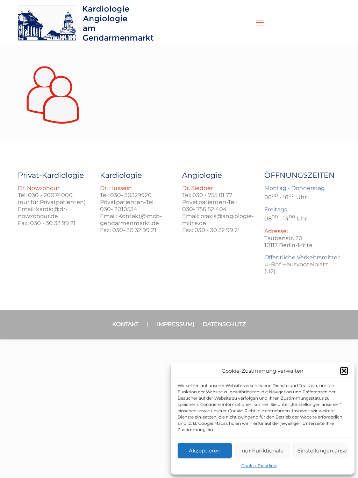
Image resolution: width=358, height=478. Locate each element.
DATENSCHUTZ (224, 324)
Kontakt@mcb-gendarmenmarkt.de (131, 219)
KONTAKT (125, 324)
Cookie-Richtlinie (259, 465)
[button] (344, 370)
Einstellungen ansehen (322, 450)
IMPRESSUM (175, 324)
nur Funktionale (263, 450)
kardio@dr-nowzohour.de (42, 212)
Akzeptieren (205, 450)
